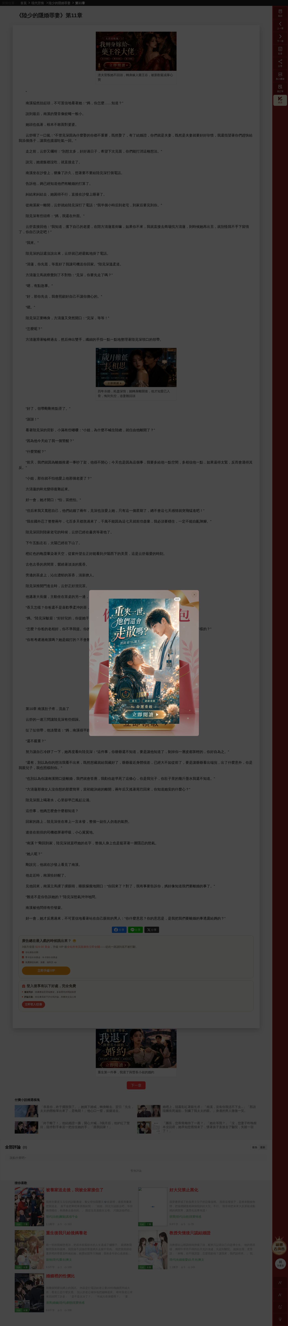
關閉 (177, 599)
